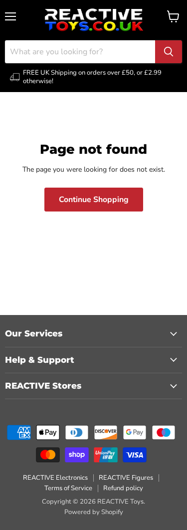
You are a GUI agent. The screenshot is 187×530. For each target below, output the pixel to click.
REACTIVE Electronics (55, 477)
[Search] (168, 51)
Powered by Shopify (93, 512)
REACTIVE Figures (126, 477)
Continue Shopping (94, 199)
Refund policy (123, 488)
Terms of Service (68, 488)
